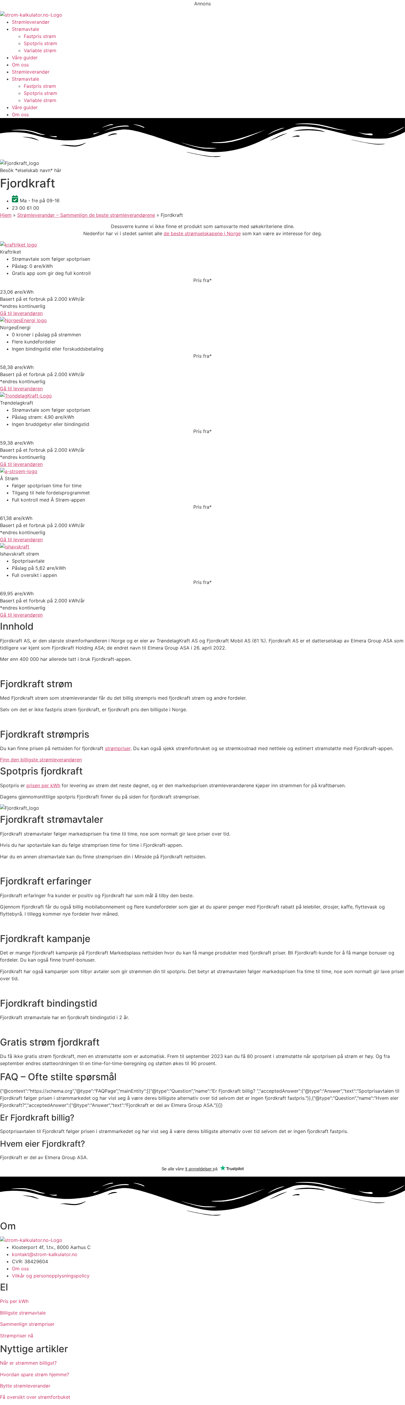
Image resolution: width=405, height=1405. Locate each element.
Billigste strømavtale (23, 1313)
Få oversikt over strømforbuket (35, 1397)
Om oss (20, 65)
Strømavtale (25, 29)
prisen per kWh (43, 785)
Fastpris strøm (40, 36)
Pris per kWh (14, 1301)
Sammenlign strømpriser (27, 1324)
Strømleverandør (31, 22)
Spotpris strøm (40, 43)
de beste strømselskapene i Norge (202, 233)
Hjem (6, 215)
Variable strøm (40, 50)
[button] (30, 170)
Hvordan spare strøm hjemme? (34, 1374)
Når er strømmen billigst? (28, 1363)
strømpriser (117, 748)
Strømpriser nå (16, 1336)
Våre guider (25, 58)
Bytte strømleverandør (25, 1386)
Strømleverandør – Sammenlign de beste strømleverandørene (86, 215)
